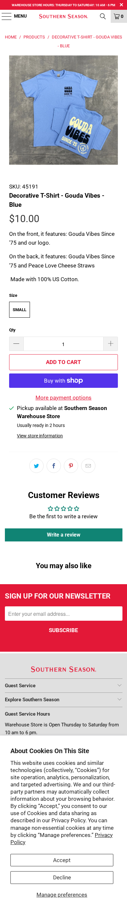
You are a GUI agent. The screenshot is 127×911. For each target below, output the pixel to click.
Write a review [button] (63, 535)
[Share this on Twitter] (36, 466)
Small (19, 309)
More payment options (63, 397)
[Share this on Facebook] (54, 466)
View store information (40, 436)
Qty (12, 329)
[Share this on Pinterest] (71, 466)
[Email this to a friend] (88, 466)
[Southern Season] (63, 16)
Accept (62, 860)
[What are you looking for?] (103, 16)
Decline (62, 877)
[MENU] (3, 16)
